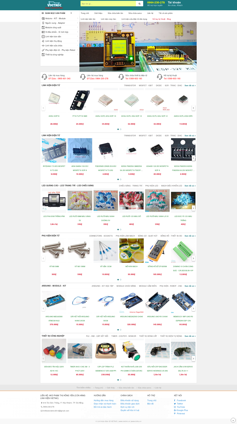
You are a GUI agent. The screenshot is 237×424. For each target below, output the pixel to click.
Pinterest (180, 413)
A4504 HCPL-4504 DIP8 (183, 116)
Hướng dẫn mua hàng (104, 400)
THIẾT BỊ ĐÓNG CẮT (148, 336)
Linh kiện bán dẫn (53, 36)
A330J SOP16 (54, 116)
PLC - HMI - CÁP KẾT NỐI (97, 336)
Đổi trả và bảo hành (103, 407)
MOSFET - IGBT (146, 85)
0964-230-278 (156, 2)
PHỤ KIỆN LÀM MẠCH (125, 235)
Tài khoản (174, 2)
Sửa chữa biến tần (115, 13)
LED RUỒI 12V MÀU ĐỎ (131, 216)
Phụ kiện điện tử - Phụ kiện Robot (60, 50)
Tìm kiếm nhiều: (84, 387)
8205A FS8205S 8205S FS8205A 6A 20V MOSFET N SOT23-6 (183, 170)
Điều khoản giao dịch (130, 403)
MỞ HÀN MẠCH (131, 266)
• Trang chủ (98, 387)
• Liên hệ (157, 387)
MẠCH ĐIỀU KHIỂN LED (171, 185)
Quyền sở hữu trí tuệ (130, 410)
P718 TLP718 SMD (80, 116)
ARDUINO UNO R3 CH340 (157, 316)
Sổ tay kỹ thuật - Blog (162, 19)
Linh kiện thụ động (53, 41)
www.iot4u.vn (136, 421)
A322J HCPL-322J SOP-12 (157, 116)
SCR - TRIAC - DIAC (173, 85)
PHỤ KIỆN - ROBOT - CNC (171, 286)
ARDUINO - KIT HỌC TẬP (102, 286)
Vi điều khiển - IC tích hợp (56, 32)
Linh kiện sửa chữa (53, 45)
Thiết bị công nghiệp (54, 54)
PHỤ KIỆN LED (151, 185)
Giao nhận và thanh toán (105, 403)
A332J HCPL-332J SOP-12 (131, 116)
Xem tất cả (189, 85)
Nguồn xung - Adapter (55, 23)
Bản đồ (150, 403)
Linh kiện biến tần (88, 19)
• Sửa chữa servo (144, 387)
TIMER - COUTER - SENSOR (123, 336)
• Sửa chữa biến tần (125, 387)
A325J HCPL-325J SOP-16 (105, 116)
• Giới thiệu (110, 387)
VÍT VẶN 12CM (105, 266)
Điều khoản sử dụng (130, 400)
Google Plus (182, 410)
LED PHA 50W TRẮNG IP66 (54, 216)
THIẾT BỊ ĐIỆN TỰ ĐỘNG (171, 336)
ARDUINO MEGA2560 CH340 (131, 316)
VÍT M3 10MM (80, 266)
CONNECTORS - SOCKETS (101, 235)
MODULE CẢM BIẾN (147, 286)
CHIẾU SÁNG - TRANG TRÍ (130, 185)
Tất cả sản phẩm (166, 13)
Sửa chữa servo (135, 13)
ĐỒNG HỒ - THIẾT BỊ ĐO (171, 235)
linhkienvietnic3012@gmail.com (56, 410)
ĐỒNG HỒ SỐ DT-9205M (157, 266)
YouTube (180, 407)
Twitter (179, 403)
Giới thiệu (98, 13)
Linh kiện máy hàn (108, 19)
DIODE (159, 85)
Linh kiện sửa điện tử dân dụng (134, 19)
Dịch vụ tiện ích (127, 407)
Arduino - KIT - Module (55, 18)
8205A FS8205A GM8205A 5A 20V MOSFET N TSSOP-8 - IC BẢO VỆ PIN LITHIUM (131, 170)
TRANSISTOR (130, 85)
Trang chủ (151, 400)
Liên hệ (150, 13)
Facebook (181, 400)
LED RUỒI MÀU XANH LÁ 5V (157, 216)
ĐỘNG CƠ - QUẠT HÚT (148, 235)
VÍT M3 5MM (54, 266)
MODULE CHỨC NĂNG (126, 286)
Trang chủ (85, 13)
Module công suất (53, 27)
